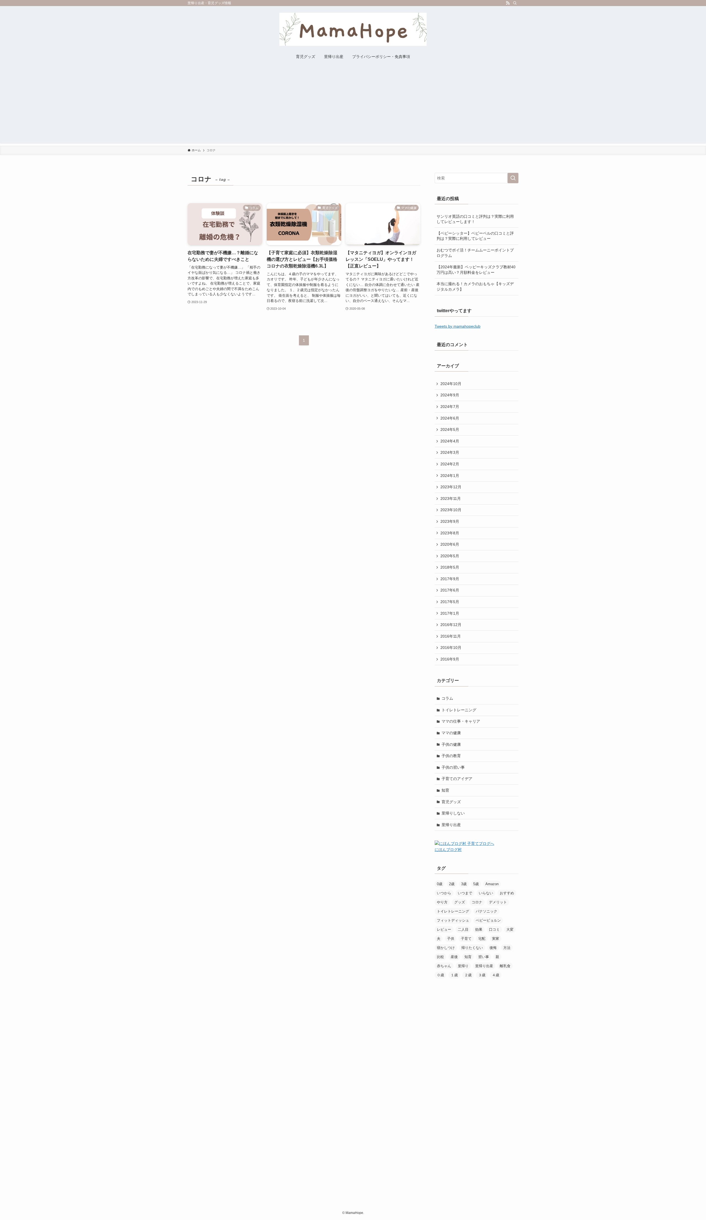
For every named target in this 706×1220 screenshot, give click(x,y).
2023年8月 (449, 533)
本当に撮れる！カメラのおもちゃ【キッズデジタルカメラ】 (475, 286)
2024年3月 (449, 452)
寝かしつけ (446, 948)
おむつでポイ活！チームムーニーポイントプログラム (475, 253)
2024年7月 (449, 406)
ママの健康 (451, 733)
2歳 (451, 884)
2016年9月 (449, 659)
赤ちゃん (444, 966)
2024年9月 (449, 395)
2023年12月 (450, 487)
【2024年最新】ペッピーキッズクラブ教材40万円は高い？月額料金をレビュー (476, 270)
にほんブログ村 (448, 849)
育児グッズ (451, 802)
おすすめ (507, 893)
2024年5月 (449, 429)
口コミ (494, 929)
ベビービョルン (488, 920)
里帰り (463, 966)
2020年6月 (449, 544)
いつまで (465, 893)
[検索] (514, 3)
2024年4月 (449, 441)
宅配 (481, 939)
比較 (440, 957)
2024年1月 (449, 475)
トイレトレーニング (459, 710)
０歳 (440, 975)
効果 (478, 929)
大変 (510, 929)
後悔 (493, 948)
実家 (495, 939)
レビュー (444, 929)
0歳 (439, 884)
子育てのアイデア (457, 778)
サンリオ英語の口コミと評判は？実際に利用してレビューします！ (475, 219)
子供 (450, 939)
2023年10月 (450, 510)
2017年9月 (449, 579)
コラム (447, 698)
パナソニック (486, 911)
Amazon (492, 884)
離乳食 (505, 966)
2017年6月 (449, 590)
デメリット (498, 902)
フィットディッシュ (453, 920)
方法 (506, 948)
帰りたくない (472, 948)
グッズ (459, 902)
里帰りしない (453, 813)
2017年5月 (449, 602)
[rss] (507, 3)
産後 (454, 957)
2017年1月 (449, 613)
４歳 (495, 975)
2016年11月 (450, 636)
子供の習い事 (453, 767)
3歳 (464, 884)
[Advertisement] (353, 104)
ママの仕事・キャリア (461, 721)
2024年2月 (449, 464)
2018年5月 (449, 567)
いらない (486, 893)
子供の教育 (451, 756)
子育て (466, 939)
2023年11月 (450, 498)
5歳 (476, 884)
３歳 (481, 975)
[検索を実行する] (512, 178)
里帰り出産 (451, 825)
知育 (445, 790)
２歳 (468, 975)
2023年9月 (449, 521)
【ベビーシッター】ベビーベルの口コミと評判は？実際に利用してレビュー (475, 236)
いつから (444, 893)
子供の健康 (451, 744)
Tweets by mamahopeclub (457, 326)
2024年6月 (449, 418)
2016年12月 (450, 624)
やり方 (442, 902)
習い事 (483, 957)
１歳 (454, 975)
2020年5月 (449, 556)
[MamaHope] (353, 29)
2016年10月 (450, 647)
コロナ (477, 902)
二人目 (463, 929)
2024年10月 (450, 383)
